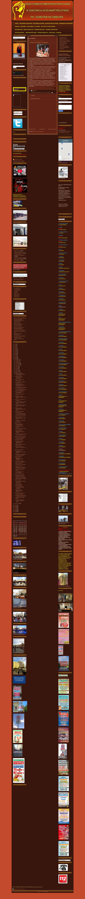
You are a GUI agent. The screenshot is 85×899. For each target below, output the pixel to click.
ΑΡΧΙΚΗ (16, 23)
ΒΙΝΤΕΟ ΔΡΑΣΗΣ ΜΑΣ (28, 29)
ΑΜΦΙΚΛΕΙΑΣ (16, 295)
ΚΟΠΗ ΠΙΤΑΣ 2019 (62, 37)
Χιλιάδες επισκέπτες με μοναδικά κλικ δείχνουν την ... (20, 447)
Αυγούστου (17, 365)
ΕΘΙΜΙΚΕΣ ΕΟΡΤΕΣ (63, 38)
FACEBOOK (58, 32)
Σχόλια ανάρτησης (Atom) (38, 131)
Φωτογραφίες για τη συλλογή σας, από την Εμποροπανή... (20, 482)
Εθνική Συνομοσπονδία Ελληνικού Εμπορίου (18, 324)
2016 (15, 357)
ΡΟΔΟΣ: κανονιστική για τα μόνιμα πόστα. (20, 445)
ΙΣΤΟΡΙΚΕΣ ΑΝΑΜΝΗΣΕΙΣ (64, 47)
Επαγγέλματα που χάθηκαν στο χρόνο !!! (20, 382)
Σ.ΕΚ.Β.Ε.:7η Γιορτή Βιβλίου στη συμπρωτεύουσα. (20, 438)
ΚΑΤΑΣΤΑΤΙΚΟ (52, 32)
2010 (15, 510)
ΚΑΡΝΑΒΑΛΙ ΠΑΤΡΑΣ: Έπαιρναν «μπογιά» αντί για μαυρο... (20, 397)
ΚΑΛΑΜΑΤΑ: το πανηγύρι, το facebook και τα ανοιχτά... (20, 468)
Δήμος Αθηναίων (17, 322)
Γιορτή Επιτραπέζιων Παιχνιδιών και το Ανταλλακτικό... (19, 377)
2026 (15, 344)
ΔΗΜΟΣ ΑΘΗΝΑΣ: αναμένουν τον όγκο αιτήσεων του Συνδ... (20, 406)
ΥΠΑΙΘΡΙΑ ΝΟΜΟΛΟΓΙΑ (42, 32)
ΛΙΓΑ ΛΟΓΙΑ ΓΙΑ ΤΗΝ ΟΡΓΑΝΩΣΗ (48, 26)
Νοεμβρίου (17, 361)
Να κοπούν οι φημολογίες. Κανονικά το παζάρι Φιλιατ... (20, 500)
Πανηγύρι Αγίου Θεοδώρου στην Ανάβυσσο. (20, 374)
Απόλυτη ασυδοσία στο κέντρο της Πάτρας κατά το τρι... (20, 388)
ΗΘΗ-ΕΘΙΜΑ (23, 26)
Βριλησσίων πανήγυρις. (19, 449)
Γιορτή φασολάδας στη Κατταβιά (19, 427)
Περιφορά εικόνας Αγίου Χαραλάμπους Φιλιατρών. (20, 476)
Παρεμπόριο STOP (17, 337)
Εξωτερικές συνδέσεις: (20, 301)
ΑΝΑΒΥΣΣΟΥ (16, 296)
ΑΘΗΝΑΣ (15, 292)
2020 (15, 352)
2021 (15, 350)
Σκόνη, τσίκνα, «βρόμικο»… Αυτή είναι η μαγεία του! (20, 461)
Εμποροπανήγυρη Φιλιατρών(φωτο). (18, 485)
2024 (15, 346)
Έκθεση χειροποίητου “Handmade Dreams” (19, 424)
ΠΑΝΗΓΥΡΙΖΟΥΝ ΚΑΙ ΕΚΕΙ (64, 40)
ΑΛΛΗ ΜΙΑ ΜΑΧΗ (18, 456)
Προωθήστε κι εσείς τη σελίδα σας (18, 107)
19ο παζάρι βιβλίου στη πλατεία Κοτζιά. (19, 472)
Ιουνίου (16, 367)
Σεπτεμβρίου (17, 363)
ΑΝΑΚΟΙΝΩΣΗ (16, 260)
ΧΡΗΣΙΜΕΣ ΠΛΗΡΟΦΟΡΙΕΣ (52, 29)
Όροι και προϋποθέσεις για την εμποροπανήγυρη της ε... (20, 390)
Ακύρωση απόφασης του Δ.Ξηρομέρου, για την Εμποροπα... (19, 487)
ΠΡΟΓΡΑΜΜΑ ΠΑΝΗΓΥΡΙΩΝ (25, 23)
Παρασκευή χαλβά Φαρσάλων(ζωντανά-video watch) (20, 409)
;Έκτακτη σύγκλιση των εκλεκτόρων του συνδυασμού (19, 255)
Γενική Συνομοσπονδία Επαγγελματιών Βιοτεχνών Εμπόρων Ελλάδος (19, 320)
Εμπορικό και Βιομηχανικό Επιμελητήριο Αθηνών (19, 328)
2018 (15, 354)
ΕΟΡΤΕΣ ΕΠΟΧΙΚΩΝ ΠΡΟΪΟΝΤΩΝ (63, 44)
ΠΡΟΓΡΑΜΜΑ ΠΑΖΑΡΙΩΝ (38, 23)
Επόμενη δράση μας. (19, 463)
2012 (15, 507)
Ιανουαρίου (17, 503)
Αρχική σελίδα (42, 129)
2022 (15, 349)
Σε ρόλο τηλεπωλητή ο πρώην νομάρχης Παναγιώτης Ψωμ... (20, 402)
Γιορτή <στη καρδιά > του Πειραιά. (39, 42)
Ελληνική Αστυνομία (17, 326)
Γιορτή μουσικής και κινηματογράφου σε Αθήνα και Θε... (20, 418)
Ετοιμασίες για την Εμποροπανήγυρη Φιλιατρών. (19, 490)
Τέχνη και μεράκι (18, 479)
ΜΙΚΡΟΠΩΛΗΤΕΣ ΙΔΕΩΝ (31, 32)
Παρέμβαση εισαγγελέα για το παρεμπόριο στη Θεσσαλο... (20, 496)
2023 (15, 348)
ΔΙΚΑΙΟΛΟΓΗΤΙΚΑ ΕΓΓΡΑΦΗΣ (51, 23)
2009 (15, 511)
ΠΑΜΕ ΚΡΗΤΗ (16, 250)
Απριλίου (17, 370)
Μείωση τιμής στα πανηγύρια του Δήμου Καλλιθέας (20, 455)
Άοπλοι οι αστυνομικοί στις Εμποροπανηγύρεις (20, 493)
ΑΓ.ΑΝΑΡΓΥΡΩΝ (17, 288)
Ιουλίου (16, 366)
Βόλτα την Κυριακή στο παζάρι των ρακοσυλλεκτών (20, 434)
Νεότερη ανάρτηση (32, 129)
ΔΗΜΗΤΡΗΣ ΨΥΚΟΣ (18, 159)
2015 (15, 358)
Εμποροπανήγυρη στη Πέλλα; (20, 436)
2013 (15, 506)
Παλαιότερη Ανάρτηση (52, 129)
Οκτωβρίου (17, 362)
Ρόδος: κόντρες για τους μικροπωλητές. (19, 380)
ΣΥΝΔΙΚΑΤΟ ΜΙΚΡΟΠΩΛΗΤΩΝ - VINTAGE (19, 458)
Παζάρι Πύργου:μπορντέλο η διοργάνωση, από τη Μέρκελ (20, 478)
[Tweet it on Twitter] (33, 90)
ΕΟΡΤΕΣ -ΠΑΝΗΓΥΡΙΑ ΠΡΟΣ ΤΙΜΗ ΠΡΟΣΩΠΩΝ (64, 42)
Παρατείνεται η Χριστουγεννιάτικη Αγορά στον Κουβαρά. (20, 258)
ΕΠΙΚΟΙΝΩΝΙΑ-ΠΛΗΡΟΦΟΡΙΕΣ (66, 23)
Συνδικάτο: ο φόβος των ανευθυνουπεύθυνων (18, 253)
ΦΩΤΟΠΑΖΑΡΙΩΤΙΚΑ (19, 32)
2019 (15, 353)
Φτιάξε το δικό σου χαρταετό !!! (20, 415)
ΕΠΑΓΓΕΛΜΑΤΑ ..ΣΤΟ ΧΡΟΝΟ (33, 26)
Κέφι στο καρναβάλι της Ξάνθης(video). (19, 392)
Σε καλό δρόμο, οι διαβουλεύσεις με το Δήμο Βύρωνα (20, 452)
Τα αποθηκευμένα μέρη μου (65, 161)
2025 (15, 345)
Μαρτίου (16, 371)
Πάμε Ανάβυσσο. (18, 422)
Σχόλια (15, 114)
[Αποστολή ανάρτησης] (52, 92)
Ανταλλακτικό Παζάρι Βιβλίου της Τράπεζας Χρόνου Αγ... (20, 414)
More (14, 132)
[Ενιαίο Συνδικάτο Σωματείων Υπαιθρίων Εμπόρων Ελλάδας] (17, 106)
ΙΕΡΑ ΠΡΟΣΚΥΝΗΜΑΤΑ (63, 46)
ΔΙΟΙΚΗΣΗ (17, 26)
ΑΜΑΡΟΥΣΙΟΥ (17, 294)
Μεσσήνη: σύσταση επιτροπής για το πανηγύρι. (20, 429)
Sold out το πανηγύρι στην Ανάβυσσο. (20, 400)
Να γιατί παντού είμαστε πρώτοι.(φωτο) (19, 412)
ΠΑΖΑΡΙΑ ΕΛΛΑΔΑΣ (19, 439)
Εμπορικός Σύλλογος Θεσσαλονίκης (18, 334)
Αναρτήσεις (16, 112)
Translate (21, 39)
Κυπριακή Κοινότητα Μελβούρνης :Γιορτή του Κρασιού (20, 431)
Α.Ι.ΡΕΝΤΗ (16, 291)
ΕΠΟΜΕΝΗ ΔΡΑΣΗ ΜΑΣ (39, 29)
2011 (15, 509)
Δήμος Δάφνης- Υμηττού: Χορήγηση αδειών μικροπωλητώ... (19, 442)
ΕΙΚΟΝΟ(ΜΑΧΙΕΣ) (19, 29)
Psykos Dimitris (45, 891)
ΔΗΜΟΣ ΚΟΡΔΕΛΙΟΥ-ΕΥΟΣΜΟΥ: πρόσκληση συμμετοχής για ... (20, 385)
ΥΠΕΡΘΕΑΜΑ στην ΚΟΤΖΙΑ (20, 464)
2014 (15, 505)
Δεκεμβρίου (17, 359)
